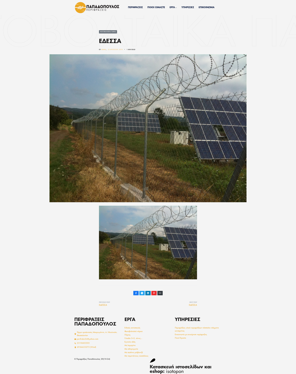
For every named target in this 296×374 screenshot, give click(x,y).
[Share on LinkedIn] (148, 293)
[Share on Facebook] (136, 293)
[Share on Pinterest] (154, 293)
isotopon (175, 371)
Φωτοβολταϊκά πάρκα (108, 32)
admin (103, 49)
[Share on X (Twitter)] (142, 293)
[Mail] (160, 293)
